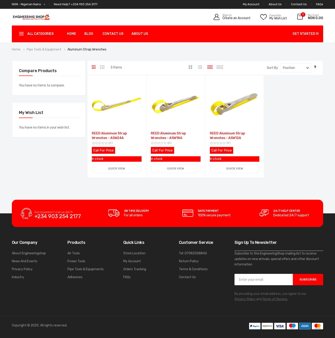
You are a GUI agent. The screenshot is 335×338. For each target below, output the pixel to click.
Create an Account (236, 18)
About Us (275, 4)
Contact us (113, 34)
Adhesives (74, 277)
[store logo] (31, 16)
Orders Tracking (134, 269)
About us (139, 34)
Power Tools (76, 261)
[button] (29, 4)
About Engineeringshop (29, 253)
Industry (18, 277)
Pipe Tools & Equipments (85, 269)
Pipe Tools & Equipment (44, 49)
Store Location (134, 253)
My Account (132, 261)
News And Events (24, 261)
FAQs (319, 4)
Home (71, 34)
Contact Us (299, 4)
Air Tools (73, 253)
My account (251, 4)
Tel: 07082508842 (193, 253)
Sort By (272, 68)
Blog (88, 34)
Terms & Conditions (193, 269)
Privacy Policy (22, 269)
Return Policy (189, 261)
